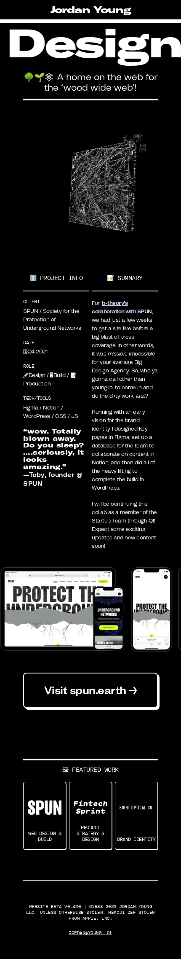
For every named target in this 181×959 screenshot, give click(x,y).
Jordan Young (91, 9)
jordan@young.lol (90, 932)
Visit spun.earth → (90, 690)
